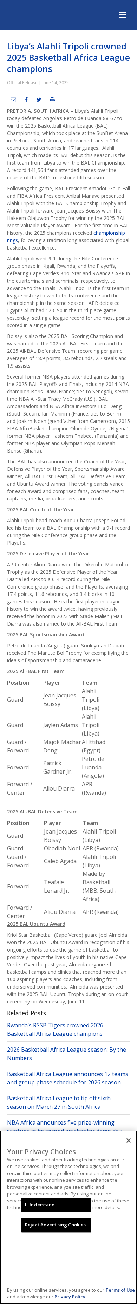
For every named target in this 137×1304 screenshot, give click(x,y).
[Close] (128, 1140)
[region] (68, 1217)
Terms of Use (120, 1290)
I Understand (40, 1204)
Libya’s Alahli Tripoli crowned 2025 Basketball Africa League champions (68, 57)
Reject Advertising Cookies (55, 1225)
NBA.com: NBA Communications (53, 13)
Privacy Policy (69, 1296)
